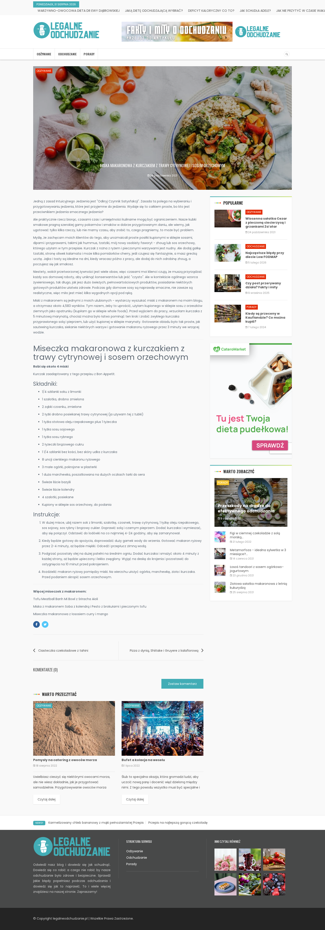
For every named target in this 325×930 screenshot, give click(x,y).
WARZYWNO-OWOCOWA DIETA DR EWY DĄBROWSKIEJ (79, 10)
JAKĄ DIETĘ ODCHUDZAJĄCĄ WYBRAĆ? (154, 10)
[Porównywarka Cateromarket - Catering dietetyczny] (251, 400)
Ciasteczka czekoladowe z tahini (63, 650)
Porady (89, 54)
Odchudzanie (67, 54)
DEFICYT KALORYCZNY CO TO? (211, 10)
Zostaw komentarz (182, 684)
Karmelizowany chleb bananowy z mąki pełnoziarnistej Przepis (96, 822)
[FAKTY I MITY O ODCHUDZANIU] (202, 32)
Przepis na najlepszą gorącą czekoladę (178, 822)
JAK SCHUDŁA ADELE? (255, 10)
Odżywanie (44, 54)
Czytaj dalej (46, 799)
